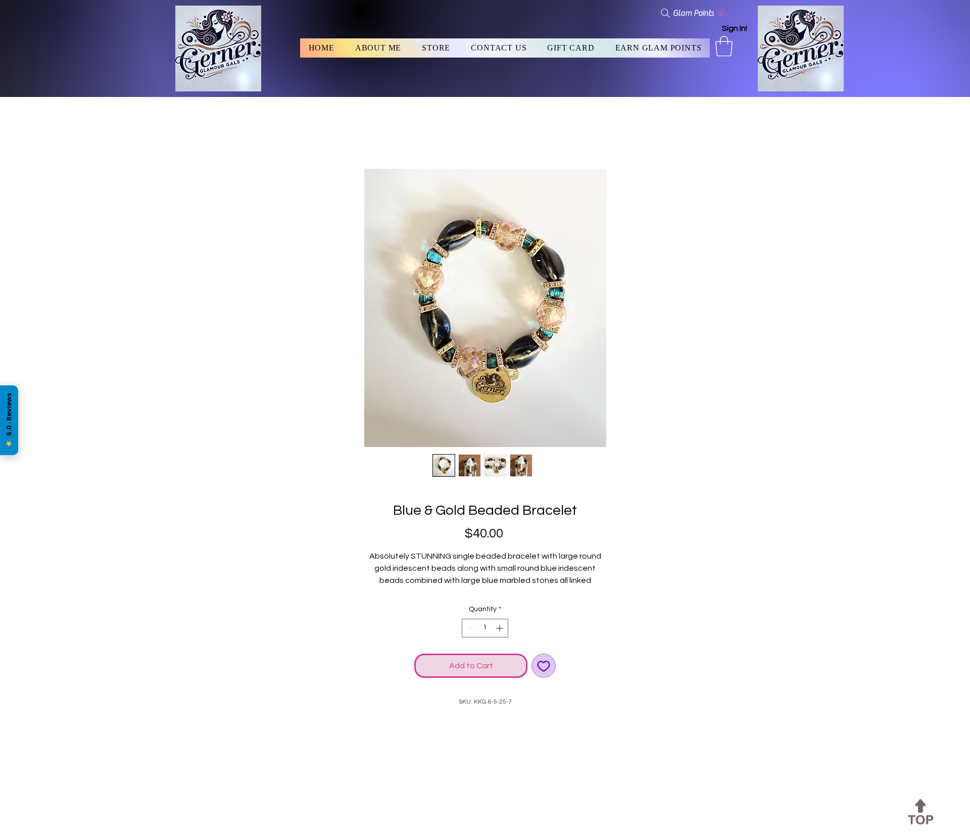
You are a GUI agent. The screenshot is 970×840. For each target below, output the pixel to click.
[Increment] (500, 628)
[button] (724, 46)
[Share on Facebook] (485, 725)
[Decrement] (469, 628)
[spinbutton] (485, 628)
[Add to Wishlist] (543, 666)
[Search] (665, 13)
